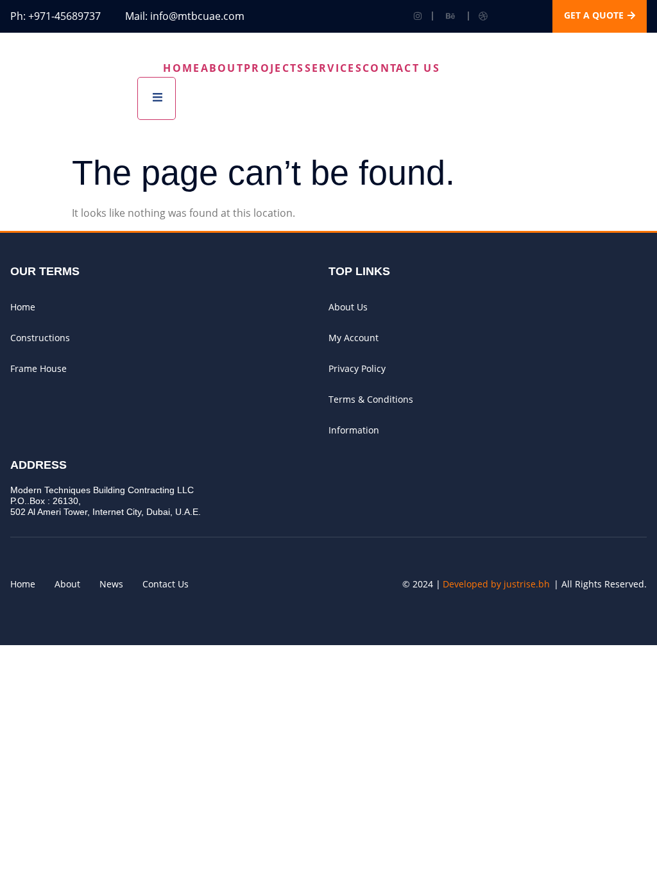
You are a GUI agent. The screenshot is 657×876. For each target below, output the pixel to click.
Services (334, 68)
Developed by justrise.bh (496, 584)
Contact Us (401, 68)
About (222, 68)
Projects (274, 68)
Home (181, 68)
